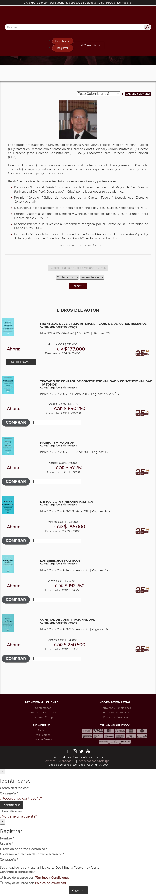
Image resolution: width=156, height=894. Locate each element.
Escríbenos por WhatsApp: (94, 761)
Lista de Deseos (43, 739)
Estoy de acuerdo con (36, 877)
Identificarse (62, 41)
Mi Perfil (43, 730)
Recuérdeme (12, 811)
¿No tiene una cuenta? (18, 816)
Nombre (7, 838)
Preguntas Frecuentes (43, 712)
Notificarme (21, 362)
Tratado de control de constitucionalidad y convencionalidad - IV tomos (96, 384)
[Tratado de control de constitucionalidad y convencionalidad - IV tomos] (8, 385)
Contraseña (9, 793)
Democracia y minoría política (66, 503)
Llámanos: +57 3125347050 (59, 761)
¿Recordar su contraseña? (21, 798)
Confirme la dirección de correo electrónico (32, 854)
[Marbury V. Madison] (8, 446)
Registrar (62, 48)
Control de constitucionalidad (68, 621)
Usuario (6, 844)
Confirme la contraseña (17, 872)
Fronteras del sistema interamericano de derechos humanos (93, 325)
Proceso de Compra (43, 717)
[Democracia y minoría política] (8, 505)
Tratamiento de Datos (116, 712)
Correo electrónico (14, 788)
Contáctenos (43, 707)
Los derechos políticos (60, 562)
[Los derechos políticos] (8, 564)
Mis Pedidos (43, 734)
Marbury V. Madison (58, 444)
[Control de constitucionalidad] (8, 623)
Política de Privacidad (116, 717)
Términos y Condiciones (116, 707)
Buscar (78, 286)
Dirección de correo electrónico (23, 849)
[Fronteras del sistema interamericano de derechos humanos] (8, 327)
